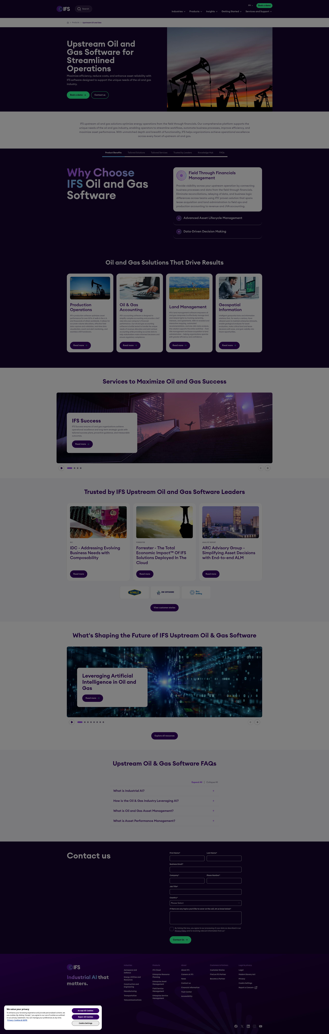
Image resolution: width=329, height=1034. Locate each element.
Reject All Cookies (85, 1017)
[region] (53, 1017)
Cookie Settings (85, 1023)
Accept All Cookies (85, 1010)
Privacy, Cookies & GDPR (17, 1020)
